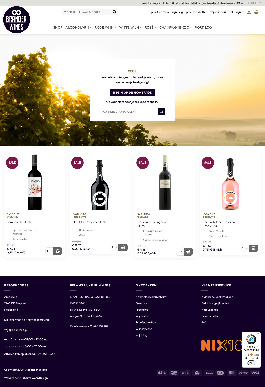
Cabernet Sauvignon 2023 (151, 224)
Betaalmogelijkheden (215, 303)
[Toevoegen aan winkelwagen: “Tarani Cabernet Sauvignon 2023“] (188, 252)
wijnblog (177, 12)
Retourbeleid (209, 309)
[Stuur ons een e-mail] (252, 3)
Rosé (149, 27)
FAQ (204, 322)
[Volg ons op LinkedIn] (260, 3)
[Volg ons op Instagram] (249, 3)
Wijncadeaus (144, 329)
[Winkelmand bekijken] (256, 12)
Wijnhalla (142, 316)
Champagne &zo (174, 27)
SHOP (58, 27)
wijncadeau (218, 12)
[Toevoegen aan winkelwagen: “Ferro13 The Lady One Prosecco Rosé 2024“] (253, 248)
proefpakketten (196, 12)
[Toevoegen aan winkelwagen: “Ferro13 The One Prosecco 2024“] (123, 247)
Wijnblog (141, 335)
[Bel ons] (256, 3)
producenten (160, 12)
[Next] (261, 155)
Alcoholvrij (77, 27)
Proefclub (142, 309)
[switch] (251, 362)
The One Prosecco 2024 (89, 222)
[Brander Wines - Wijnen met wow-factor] (29, 19)
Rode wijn (104, 27)
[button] (249, 12)
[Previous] (4, 155)
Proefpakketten (146, 322)
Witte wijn (129, 27)
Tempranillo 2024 (19, 222)
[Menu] (258, 334)
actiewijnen (236, 12)
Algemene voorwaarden (217, 297)
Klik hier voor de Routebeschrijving (26, 320)
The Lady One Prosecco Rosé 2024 (219, 224)
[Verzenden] (114, 12)
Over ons (141, 303)
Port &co (203, 27)
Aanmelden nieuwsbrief (151, 297)
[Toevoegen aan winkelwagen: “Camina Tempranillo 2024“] (57, 251)
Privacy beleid (210, 316)
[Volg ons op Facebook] (245, 3)
